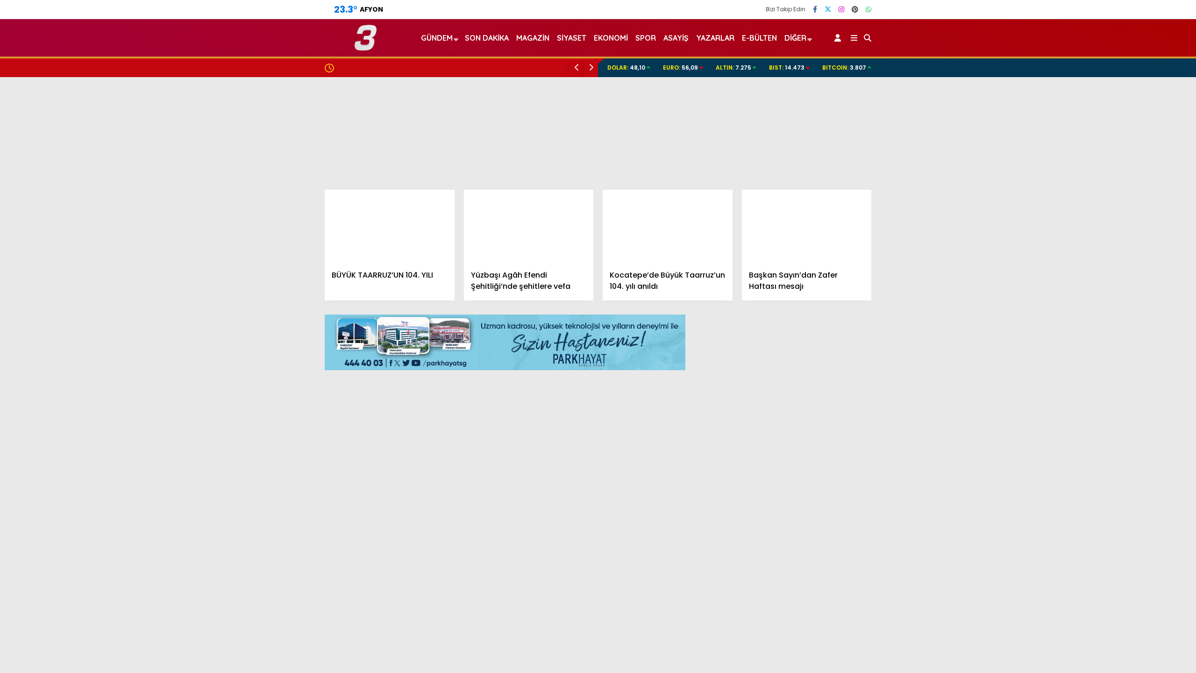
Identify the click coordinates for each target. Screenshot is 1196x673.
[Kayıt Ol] (839, 38)
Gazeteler (1113, 460)
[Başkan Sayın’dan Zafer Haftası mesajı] (807, 226)
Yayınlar (1110, 169)
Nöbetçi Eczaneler (1127, 401)
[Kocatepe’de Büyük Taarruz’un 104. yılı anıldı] (668, 226)
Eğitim (1099, 251)
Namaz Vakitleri (1124, 440)
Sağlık (1098, 326)
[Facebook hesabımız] (815, 9)
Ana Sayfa (1114, 52)
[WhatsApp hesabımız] (868, 9)
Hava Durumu (1117, 421)
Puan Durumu (1119, 480)
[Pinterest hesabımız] (855, 9)
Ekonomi (1103, 232)
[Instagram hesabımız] (841, 9)
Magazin (1103, 307)
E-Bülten (759, 38)
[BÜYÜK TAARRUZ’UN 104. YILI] (390, 226)
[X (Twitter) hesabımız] (1137, 606)
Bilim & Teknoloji (1116, 345)
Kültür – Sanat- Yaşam (1128, 363)
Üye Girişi (1110, 130)
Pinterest (1141, 659)
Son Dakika (487, 38)
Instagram (1141, 633)
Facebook (1140, 580)
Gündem (1104, 213)
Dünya (1099, 270)
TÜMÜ (852, 327)
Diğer (795, 38)
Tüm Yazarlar (780, 618)
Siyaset (571, 38)
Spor (1096, 289)
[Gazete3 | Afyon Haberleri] (365, 46)
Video (1105, 71)
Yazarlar (1110, 91)
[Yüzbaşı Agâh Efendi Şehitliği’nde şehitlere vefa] (529, 226)
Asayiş (676, 38)
